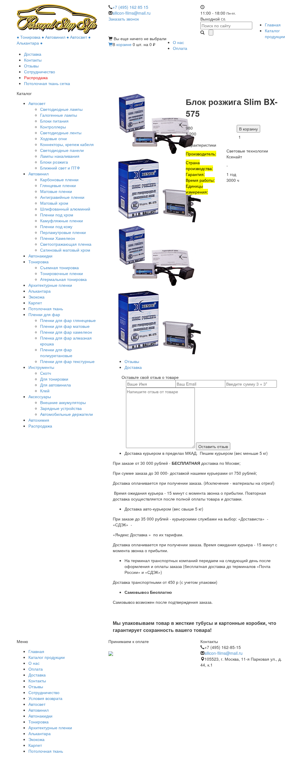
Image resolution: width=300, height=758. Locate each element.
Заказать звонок (123, 19)
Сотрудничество (39, 71)
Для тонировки (54, 379)
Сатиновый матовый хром (65, 250)
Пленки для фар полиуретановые (56, 352)
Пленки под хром (56, 215)
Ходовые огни (53, 138)
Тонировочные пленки (61, 273)
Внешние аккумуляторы (63, 402)
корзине (124, 44)
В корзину (248, 129)
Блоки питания (54, 121)
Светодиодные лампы (61, 109)
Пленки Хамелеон (57, 238)
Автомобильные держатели (66, 414)
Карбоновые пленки (59, 179)
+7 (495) (130, 7)
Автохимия (38, 420)
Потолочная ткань (45, 308)
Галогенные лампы (58, 115)
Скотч (45, 373)
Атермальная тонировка (63, 279)
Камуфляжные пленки (61, 220)
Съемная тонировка (59, 267)
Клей (45, 391)
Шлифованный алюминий (65, 209)
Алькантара (39, 291)
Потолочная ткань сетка (47, 83)
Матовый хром (54, 203)
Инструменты (41, 367)
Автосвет (36, 103)
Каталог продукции (275, 33)
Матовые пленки (56, 191)
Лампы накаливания (59, 156)
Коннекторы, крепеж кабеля (67, 144)
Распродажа (36, 77)
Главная (273, 25)
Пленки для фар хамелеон (66, 332)
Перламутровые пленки (63, 232)
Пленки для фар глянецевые (68, 320)
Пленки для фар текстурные (67, 361)
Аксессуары (39, 396)
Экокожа (36, 297)
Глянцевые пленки (58, 185)
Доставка (32, 54)
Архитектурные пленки (50, 285)
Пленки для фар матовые (65, 326)
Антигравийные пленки (62, 197)
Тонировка (38, 261)
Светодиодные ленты (60, 132)
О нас (178, 42)
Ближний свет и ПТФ (60, 168)
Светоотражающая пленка (65, 244)
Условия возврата (45, 698)
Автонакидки (40, 256)
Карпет (35, 303)
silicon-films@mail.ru (131, 13)
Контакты (33, 60)
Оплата (180, 48)
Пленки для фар (44, 314)
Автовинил (38, 174)
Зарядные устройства (61, 408)
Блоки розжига (54, 162)
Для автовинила (55, 385)
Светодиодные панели (62, 150)
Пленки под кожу (56, 226)
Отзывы (31, 66)
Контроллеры (53, 127)
